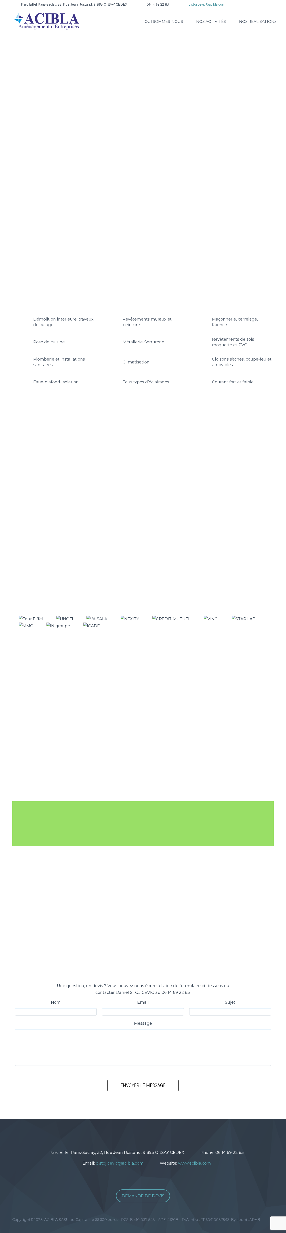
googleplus (157, 1134)
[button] (5, 116)
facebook (143, 1134)
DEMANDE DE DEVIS (143, 1195)
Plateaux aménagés (156, 454)
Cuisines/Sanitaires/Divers (201, 454)
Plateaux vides (120, 454)
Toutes (75, 454)
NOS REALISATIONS (258, 21)
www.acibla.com (194, 1163)
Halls (94, 454)
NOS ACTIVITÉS (211, 21)
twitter (130, 1134)
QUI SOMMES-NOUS (164, 21)
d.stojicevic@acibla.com (207, 4)
